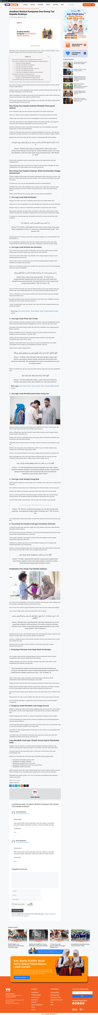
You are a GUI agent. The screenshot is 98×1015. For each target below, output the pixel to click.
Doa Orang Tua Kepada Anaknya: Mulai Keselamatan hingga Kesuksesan (30, 61)
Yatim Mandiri (31, 775)
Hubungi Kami (55, 995)
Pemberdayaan (36, 995)
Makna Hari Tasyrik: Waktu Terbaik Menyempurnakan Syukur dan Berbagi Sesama (80, 85)
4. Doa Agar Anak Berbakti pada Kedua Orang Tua (27, 68)
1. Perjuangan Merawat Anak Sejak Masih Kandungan (27, 75)
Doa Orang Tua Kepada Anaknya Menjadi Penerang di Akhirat (27, 59)
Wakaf (33, 1009)
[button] (10, 786)
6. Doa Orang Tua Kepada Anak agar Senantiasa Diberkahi (29, 72)
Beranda (11, 8)
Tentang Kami (55, 992)
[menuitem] (1, 1)
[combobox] (74, 4)
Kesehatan (34, 1000)
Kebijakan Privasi (56, 997)
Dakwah (33, 1002)
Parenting (55, 4)
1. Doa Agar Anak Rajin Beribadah (22, 63)
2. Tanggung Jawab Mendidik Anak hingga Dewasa (27, 77)
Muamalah (40, 4)
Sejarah (48, 4)
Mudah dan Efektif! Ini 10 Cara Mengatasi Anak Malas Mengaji (38, 945)
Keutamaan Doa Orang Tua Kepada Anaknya (23, 74)
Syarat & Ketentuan (57, 1000)
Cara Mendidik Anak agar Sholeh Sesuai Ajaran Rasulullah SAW (28, 79)
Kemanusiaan (35, 997)
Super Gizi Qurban (37, 1005)
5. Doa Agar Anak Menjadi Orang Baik (24, 70)
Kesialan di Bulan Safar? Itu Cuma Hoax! (80, 70)
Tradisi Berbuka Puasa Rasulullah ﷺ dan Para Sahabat (80, 92)
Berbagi (26, 4)
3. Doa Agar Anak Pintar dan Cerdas (23, 66)
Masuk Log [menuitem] (5, 1)
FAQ (52, 1005)
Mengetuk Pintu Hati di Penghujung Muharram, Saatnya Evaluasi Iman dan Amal (80, 78)
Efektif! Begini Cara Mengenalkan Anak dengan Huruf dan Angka (16, 945)
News (62, 4)
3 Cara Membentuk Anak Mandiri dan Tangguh (80, 62)
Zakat (33, 1007)
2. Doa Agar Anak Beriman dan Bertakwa (25, 65)
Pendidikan (34, 992)
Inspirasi (32, 4)
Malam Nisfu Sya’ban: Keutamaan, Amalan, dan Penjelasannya (80, 100)
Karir (52, 1002)
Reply (15, 832)
